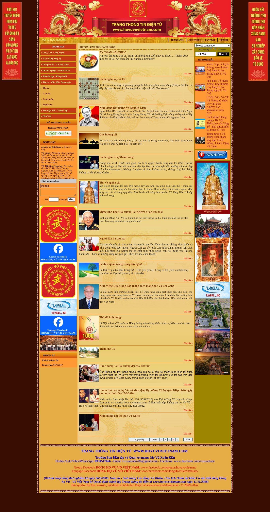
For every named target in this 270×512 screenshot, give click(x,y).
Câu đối (46, 93)
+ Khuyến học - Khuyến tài (54, 76)
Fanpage (210, 40)
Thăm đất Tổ (107, 348)
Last (187, 439)
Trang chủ (177, 40)
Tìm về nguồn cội (109, 182)
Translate (222, 49)
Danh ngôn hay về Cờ (112, 79)
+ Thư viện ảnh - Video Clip (54, 110)
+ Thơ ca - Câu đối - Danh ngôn (56, 82)
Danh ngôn (47, 99)
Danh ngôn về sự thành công (116, 157)
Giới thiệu (194, 40)
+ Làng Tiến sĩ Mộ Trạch (52, 52)
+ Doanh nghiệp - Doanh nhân (55, 70)
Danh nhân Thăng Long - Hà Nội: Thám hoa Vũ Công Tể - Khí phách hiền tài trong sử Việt (218, 123)
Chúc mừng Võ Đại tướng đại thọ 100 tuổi (124, 365)
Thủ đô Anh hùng (110, 317)
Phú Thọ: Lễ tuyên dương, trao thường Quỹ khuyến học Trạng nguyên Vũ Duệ (217, 87)
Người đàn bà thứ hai (112, 238)
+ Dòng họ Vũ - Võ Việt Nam (55, 64)
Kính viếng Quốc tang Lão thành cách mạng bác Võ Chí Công (136, 285)
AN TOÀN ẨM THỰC (112, 52)
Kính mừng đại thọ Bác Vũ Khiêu (119, 415)
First (154, 439)
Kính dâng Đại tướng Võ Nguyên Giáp (122, 107)
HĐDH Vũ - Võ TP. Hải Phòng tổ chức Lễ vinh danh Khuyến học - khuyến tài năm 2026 (218, 105)
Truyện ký (47, 104)
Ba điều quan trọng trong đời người (121, 264)
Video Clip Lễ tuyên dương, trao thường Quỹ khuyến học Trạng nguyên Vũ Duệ (218, 70)
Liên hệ (224, 40)
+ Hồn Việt (46, 116)
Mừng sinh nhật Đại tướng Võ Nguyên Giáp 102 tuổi (131, 211)
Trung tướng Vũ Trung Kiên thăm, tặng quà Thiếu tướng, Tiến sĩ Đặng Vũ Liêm (218, 140)
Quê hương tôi (108, 134)
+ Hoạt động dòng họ (51, 58)
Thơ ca (45, 88)
